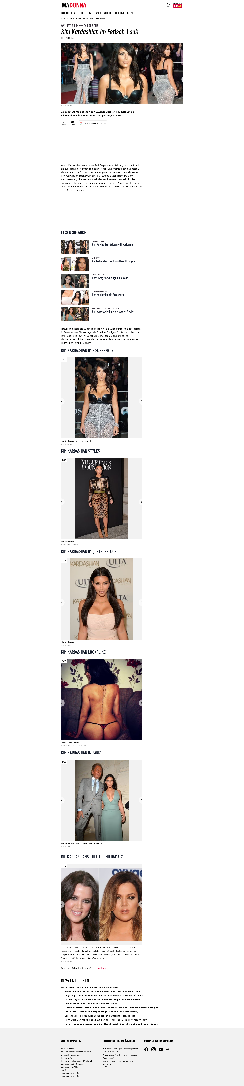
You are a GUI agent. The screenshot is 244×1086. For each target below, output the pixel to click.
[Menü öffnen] (181, 13)
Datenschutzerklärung (70, 1055)
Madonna (78, 19)
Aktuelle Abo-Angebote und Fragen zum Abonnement (120, 1056)
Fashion (65, 12)
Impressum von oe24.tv (71, 1076)
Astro (130, 12)
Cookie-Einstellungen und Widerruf (76, 1061)
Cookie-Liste (66, 1058)
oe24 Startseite (67, 1049)
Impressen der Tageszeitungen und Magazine (118, 1062)
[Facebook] (146, 1049)
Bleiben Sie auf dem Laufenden (158, 1040)
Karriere (108, 12)
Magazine (69, 19)
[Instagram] (153, 1049)
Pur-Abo (64, 1070)
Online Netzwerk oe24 (71, 1040)
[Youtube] (161, 1049)
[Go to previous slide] (61, 401)
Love (90, 12)
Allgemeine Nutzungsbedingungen (76, 1052)
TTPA (105, 1067)
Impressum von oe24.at (71, 1073)
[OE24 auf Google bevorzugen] (109, 123)
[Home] (62, 19)
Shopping (119, 12)
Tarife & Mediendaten (112, 1052)
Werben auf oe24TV (69, 1067)
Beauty (75, 12)
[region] (101, 401)
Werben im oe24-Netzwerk (73, 1064)
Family (98, 12)
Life (83, 12)
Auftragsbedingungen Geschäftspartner (120, 1049)
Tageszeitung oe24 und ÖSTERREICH (119, 1040)
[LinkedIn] (168, 1049)
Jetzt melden (99, 968)
